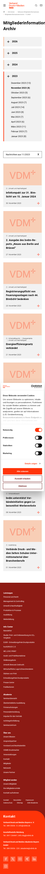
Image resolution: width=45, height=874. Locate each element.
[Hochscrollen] (39, 868)
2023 (15, 76)
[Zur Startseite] (17, 5)
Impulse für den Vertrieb (12, 716)
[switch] (38, 438)
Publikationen (8, 687)
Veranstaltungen (9, 755)
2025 (15, 53)
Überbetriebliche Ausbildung (14, 703)
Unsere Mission (9, 737)
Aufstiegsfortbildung (11, 721)
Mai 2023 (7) (17, 117)
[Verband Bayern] (4, 12)
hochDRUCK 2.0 (9, 647)
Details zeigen (31, 463)
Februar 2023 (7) (19, 131)
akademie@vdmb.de (29, 848)
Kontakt (6, 759)
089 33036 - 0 (12, 826)
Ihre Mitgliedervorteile (11, 788)
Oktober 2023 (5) (19, 92)
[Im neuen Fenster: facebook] (5, 858)
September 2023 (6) (20, 97)
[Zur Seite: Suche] (36, 5)
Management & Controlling (13, 601)
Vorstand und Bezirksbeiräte (14, 746)
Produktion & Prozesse (12, 610)
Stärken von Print (10, 674)
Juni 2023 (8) (17, 112)
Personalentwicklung (11, 712)
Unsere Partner (9, 772)
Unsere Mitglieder (10, 784)
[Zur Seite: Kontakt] (41, 5)
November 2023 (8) (20, 88)
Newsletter (7, 631)
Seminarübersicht (10, 698)
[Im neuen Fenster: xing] (27, 858)
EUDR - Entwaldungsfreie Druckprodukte (18, 642)
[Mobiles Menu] (4, 5)
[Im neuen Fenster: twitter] (12, 859)
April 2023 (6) (17, 121)
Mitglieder (7, 763)
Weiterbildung (8, 619)
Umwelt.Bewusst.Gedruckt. (14, 665)
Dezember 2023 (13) (21, 83)
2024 (15, 64)
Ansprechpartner (9, 741)
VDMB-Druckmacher (11, 750)
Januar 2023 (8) (18, 136)
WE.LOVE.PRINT (9, 651)
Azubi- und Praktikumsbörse (14, 656)
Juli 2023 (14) (17, 107)
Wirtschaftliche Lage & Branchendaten (18, 669)
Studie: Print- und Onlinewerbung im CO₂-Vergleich (19, 636)
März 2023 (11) (18, 126)
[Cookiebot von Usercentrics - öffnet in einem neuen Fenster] (31, 386)
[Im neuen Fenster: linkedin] (34, 858)
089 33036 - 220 (13, 848)
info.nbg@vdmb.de (25, 835)
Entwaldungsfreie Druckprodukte (16, 678)
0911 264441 (12, 835)
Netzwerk (7, 768)
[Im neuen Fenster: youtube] (20, 858)
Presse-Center (8, 682)
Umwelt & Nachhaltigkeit (12, 606)
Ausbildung (7, 615)
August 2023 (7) (19, 102)
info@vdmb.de (24, 826)
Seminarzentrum (9, 725)
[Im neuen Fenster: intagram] (5, 866)
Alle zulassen (22, 471)
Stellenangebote (9, 660)
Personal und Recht (10, 597)
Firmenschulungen (10, 707)
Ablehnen (22, 486)
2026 (15, 41)
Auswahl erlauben (22, 479)
